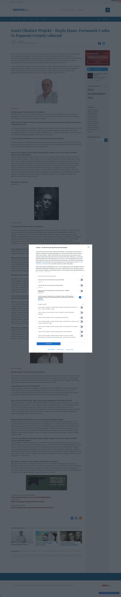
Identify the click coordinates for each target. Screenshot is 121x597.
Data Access (60, 349)
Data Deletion (51, 349)
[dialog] (60, 298)
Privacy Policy (69, 349)
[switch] (81, 280)
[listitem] (60, 276)
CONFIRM (49, 343)
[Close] (89, 247)
